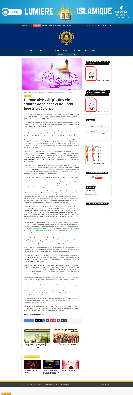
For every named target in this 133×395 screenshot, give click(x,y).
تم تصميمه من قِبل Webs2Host (62, 384)
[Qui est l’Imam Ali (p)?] (70, 364)
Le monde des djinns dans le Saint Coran (52, 25)
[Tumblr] (47, 320)
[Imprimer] (65, 320)
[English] (87, 190)
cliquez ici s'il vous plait (102, 111)
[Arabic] (86, 190)
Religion (57, 50)
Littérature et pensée (69, 50)
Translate (95, 194)
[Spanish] (94, 190)
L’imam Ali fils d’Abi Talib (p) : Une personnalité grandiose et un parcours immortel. (51, 372)
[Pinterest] (51, 320)
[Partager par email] (62, 320)
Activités (40, 50)
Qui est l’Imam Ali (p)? (68, 370)
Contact (87, 50)
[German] (89, 190)
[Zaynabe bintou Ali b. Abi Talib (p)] (32, 364)
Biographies (32, 92)
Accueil (33, 50)
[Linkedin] (43, 320)
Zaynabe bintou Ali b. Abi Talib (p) (31, 371)
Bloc (81, 50)
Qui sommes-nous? (98, 50)
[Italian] (90, 190)
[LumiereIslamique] (66, 38)
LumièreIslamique (48, 384)
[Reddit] (54, 320)
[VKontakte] (58, 320)
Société (49, 50)
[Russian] (92, 190)
